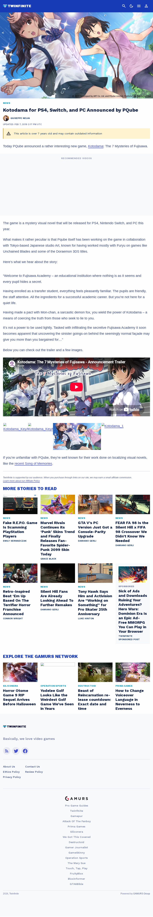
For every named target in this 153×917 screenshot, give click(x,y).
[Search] (124, 6)
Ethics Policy (11, 771)
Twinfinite (76, 810)
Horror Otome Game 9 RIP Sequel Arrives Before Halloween (19, 697)
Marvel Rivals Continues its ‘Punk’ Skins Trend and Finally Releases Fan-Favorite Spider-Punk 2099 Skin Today (57, 538)
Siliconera (76, 831)
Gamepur (77, 816)
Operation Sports (76, 857)
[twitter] (16, 751)
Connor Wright (13, 618)
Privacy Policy (12, 776)
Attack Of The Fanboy (77, 821)
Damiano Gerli (87, 541)
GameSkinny (76, 852)
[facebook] (25, 751)
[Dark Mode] (131, 6)
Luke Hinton (86, 618)
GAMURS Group (141, 893)
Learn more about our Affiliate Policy (21, 481)
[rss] (6, 751)
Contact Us (32, 766)
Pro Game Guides (76, 805)
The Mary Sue (76, 863)
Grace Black (48, 558)
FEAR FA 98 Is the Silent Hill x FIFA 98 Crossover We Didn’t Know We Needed (131, 531)
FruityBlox (76, 873)
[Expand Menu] (139, 6)
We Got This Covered (76, 836)
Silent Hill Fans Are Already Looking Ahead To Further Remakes (56, 598)
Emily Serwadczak (14, 541)
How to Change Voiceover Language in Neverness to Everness (129, 699)
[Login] (146, 6)
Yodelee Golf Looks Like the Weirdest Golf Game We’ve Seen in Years (57, 699)
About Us (9, 766)
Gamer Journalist (76, 847)
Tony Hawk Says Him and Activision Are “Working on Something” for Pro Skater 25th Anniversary (95, 602)
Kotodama (95, 146)
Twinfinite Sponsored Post (129, 638)
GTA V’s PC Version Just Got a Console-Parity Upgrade (95, 529)
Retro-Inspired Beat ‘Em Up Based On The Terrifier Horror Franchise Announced (16, 602)
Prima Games (76, 826)
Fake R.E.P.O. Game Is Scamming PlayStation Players (20, 529)
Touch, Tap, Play (76, 868)
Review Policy (34, 771)
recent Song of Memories (33, 463)
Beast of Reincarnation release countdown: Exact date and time (94, 699)
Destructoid (76, 842)
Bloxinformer (76, 878)
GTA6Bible (76, 883)
